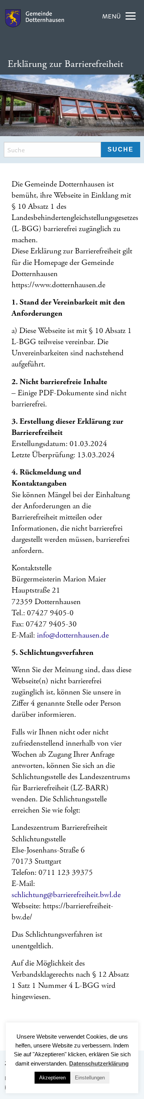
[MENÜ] (131, 16)
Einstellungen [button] (90, 1078)
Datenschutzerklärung (99, 1063)
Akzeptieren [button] (52, 1078)
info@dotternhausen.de (73, 635)
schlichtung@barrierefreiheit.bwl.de (66, 895)
